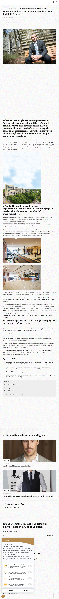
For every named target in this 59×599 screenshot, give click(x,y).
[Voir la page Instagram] (34, 554)
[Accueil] (6, 2)
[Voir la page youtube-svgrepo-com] (39, 553)
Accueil (10, 8)
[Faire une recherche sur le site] (57, 2)
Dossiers (16, 8)
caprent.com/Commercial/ (17, 394)
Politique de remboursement (10, 593)
